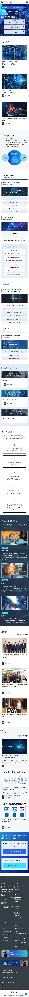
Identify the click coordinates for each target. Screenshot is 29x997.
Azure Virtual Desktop (14, 257)
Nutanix (14, 211)
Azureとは (17, 922)
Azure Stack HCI (14, 274)
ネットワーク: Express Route (20, 942)
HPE (14, 202)
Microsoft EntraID (14, 260)
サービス (16, 884)
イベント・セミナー (6, 931)
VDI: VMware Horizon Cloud (20, 940)
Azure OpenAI (14, 358)
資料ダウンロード (5, 934)
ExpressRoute (14, 264)
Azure (14, 199)
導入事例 (3, 922)
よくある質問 (4, 937)
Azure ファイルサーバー (14, 254)
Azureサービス (18, 925)
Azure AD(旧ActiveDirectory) (20, 933)
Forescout (14, 319)
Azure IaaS (16, 931)
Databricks (14, 352)
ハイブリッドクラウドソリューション (10, 2)
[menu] (27, 2)
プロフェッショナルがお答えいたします (14, 847)
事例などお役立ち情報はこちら (14, 863)
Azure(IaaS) (17, 889)
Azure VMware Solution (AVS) (20, 935)
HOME (2, 880)
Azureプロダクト (18, 928)
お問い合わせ (4, 940)
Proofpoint (14, 315)
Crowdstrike (14, 309)
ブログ (3, 928)
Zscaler (14, 312)
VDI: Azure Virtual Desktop (19, 938)
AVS (14, 271)
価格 (2, 925)
